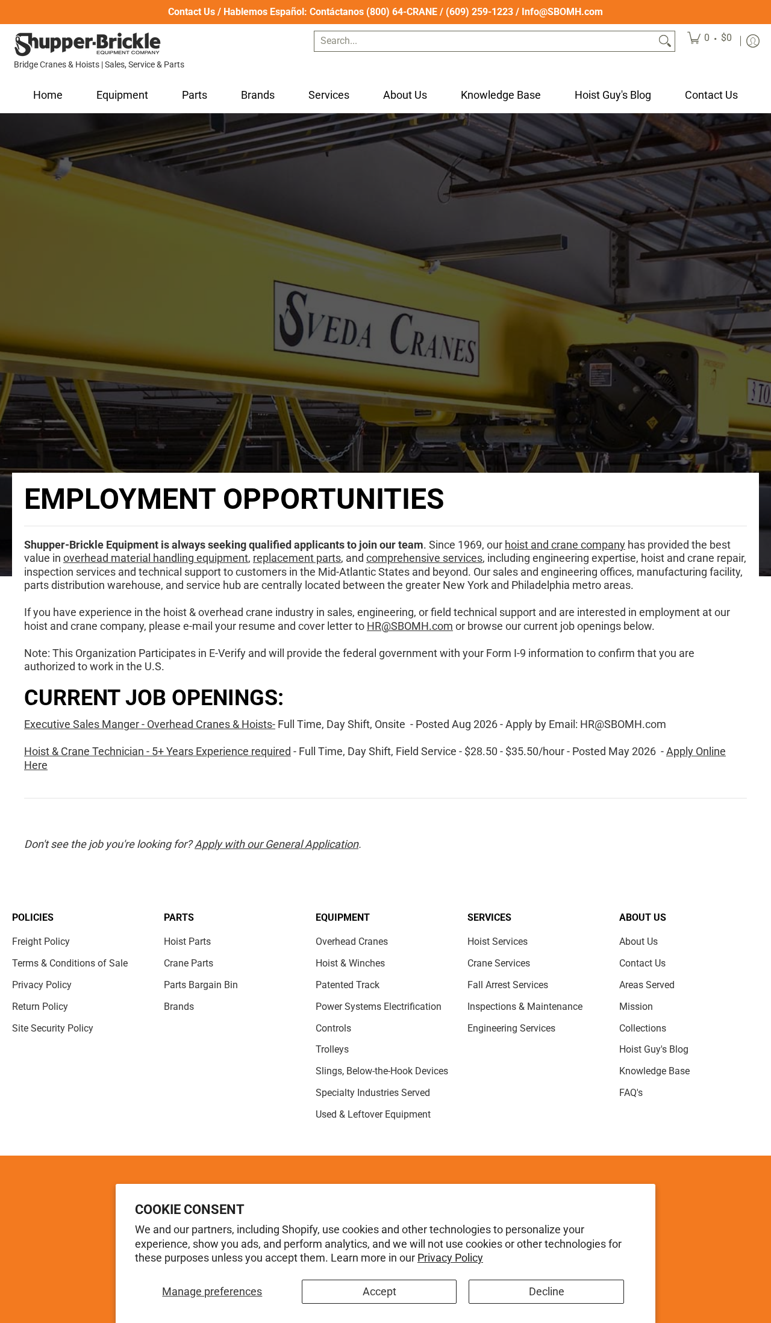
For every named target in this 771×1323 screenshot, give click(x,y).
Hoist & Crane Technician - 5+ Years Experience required (157, 751)
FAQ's (631, 1092)
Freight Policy (41, 941)
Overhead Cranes (352, 941)
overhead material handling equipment (155, 558)
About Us (638, 941)
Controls (333, 1028)
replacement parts (297, 558)
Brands (179, 1006)
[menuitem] (709, 41)
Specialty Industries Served (373, 1092)
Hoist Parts (187, 941)
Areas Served (647, 985)
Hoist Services (497, 941)
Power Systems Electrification (379, 1006)
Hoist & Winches (350, 963)
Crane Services (498, 963)
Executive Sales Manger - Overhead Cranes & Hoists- (149, 724)
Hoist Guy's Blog (653, 1049)
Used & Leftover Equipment (373, 1114)
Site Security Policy (52, 1028)
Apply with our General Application (276, 844)
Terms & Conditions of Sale (70, 963)
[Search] (665, 41)
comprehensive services (424, 558)
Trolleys (332, 1049)
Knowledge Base (654, 1071)
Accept (379, 1291)
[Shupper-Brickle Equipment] (87, 44)
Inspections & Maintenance (524, 1006)
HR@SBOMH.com (410, 626)
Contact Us (191, 11)
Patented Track (347, 985)
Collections (642, 1028)
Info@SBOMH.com (562, 11)
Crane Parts (188, 963)
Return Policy (40, 1006)
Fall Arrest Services (507, 985)
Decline (546, 1291)
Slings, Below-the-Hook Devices (382, 1071)
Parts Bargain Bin (201, 985)
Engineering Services (511, 1028)
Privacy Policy (450, 1257)
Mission (636, 1006)
